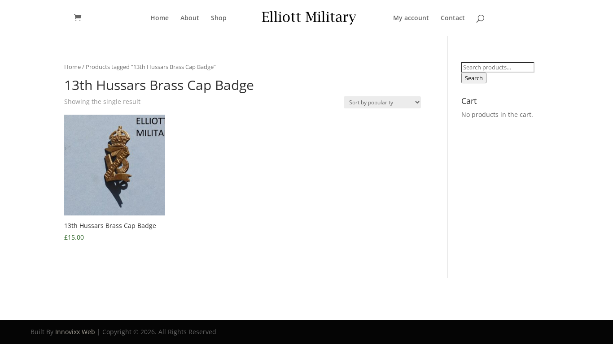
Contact (453, 18)
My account (411, 18)
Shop (219, 18)
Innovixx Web (75, 331)
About (189, 18)
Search (474, 78)
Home (159, 18)
